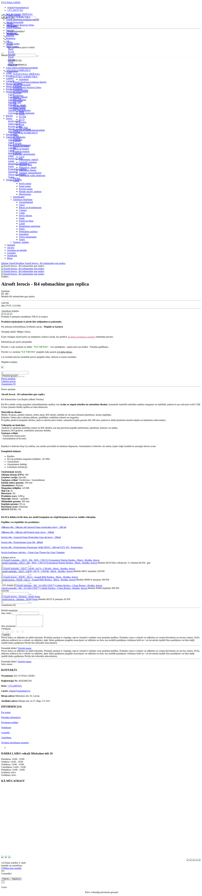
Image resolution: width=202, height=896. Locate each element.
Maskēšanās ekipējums (29, 226)
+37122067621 (15, 686)
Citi (7, 41)
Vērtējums (6, 628)
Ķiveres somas (26, 189)
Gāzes (9, 73)
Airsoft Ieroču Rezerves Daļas (20, 25)
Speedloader (11, 134)
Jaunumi (11, 245)
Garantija (11, 253)
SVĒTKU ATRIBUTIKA (18, 17)
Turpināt (5, 635)
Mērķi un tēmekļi (14, 86)
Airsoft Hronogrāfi (14, 22)
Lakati (22, 223)
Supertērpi (24, 234)
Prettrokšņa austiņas (28, 231)
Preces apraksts (8, 378)
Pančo (22, 229)
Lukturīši (10, 81)
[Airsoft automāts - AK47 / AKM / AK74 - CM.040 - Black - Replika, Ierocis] (38, 568)
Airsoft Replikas (13, 27)
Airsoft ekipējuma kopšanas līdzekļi (22, 19)
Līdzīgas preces (8, 381)
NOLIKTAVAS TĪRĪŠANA (19, 14)
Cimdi (22, 213)
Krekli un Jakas (26, 221)
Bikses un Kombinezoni (30, 207)
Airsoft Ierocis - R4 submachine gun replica (45, 263)
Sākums (5, 263)
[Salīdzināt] (23, 376)
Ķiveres (9, 75)
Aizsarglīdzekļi (26, 202)
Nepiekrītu (16, 879)
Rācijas (9, 115)
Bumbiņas (10, 38)
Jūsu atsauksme (8, 626)
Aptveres (10, 30)
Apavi (22, 205)
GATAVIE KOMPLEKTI (18, 70)
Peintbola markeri (14, 89)
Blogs (10, 258)
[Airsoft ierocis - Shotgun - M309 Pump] (20, 596)
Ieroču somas (25, 183)
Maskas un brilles (14, 83)
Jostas (21, 218)
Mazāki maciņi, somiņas (30, 191)
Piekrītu (5, 879)
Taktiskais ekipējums (22, 199)
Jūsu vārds (6, 613)
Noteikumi (12, 255)
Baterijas (10, 35)
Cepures (23, 210)
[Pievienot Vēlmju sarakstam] (20, 376)
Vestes (22, 239)
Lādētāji (9, 78)
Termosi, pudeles (14, 180)
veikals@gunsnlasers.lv (19, 691)
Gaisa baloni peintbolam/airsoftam (22, 67)
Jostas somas (25, 186)
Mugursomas (25, 194)
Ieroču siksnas (25, 215)
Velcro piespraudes (28, 237)
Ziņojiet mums (24, 648)
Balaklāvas (11, 33)
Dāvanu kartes (12, 43)
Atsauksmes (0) (8, 384)
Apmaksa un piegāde (17, 250)
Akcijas (10, 247)
